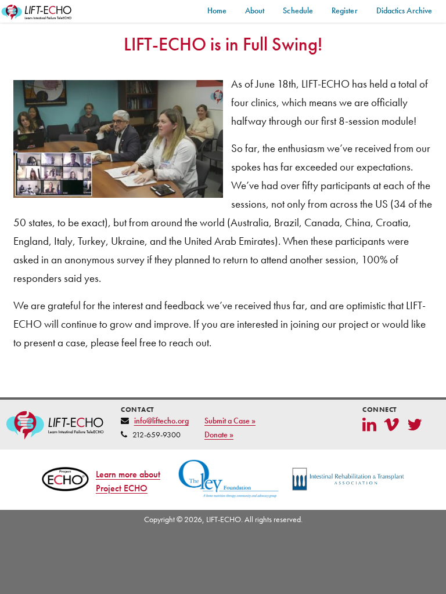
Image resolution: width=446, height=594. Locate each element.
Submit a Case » (230, 420)
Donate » (218, 434)
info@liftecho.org (161, 420)
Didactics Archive (404, 10)
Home (216, 10)
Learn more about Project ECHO (128, 481)
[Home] (37, 12)
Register (345, 10)
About (254, 10)
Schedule (298, 10)
